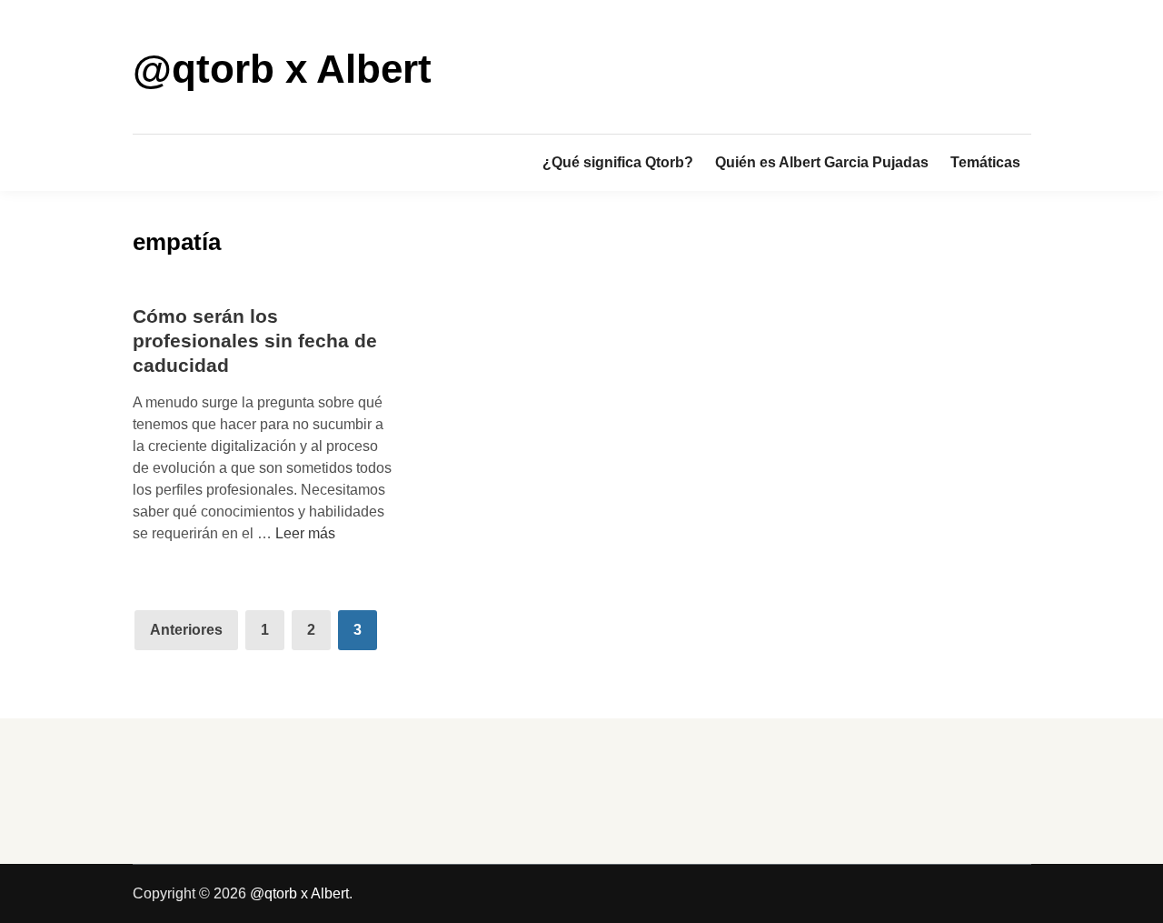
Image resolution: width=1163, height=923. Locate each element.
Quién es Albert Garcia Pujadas (822, 162)
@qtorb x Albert (282, 68)
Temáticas (985, 162)
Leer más (305, 533)
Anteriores (186, 629)
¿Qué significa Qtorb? (617, 162)
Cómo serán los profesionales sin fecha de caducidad (255, 341)
